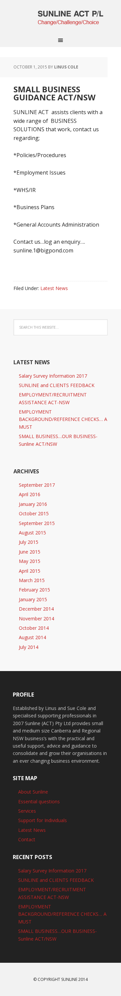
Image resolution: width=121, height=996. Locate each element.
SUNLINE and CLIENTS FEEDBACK (56, 385)
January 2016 (33, 504)
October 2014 (34, 628)
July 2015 (28, 542)
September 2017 (37, 485)
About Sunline (33, 792)
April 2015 (29, 571)
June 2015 (29, 552)
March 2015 (32, 580)
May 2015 (29, 561)
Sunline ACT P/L (60, 17)
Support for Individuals (42, 820)
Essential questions (39, 801)
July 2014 (28, 647)
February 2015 (34, 589)
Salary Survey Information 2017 (53, 376)
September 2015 (37, 523)
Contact (26, 839)
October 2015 (34, 513)
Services (27, 811)
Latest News (54, 288)
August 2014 (32, 637)
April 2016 (29, 494)
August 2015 (32, 532)
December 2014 (36, 609)
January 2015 (33, 599)
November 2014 (36, 618)
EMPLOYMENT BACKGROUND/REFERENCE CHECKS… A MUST (63, 419)
